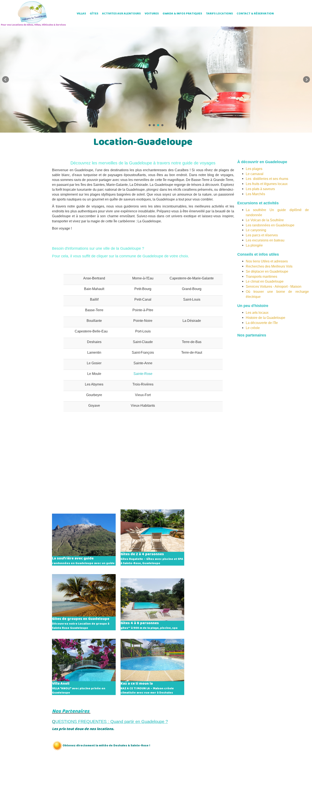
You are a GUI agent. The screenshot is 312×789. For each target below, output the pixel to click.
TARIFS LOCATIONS (219, 13)
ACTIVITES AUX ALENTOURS (121, 13)
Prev (5, 79)
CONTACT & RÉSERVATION (255, 13)
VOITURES (152, 13)
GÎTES (94, 13)
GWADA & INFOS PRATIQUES (182, 13)
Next (306, 79)
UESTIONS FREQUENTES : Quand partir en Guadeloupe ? (111, 721)
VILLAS (81, 13)
